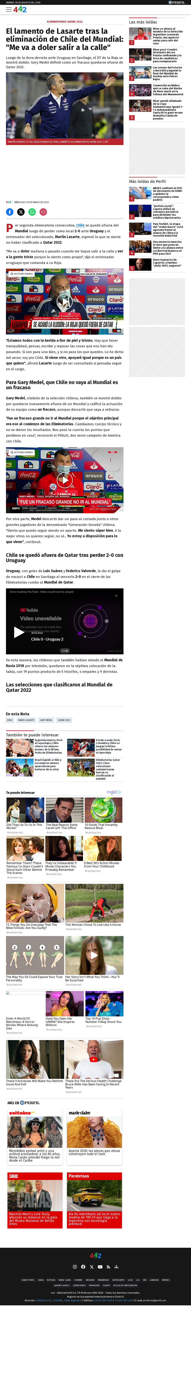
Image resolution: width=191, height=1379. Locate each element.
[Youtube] (100, 1267)
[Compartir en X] (21, 212)
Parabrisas (103, 1280)
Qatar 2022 (64, 720)
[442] (95, 1256)
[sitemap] (116, 1267)
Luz (138, 1280)
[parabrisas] (94, 1177)
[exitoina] (34, 1114)
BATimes (166, 1280)
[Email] (43, 212)
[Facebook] (83, 1267)
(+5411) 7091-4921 (103, 1300)
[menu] (9, 9)
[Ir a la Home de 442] (19, 11)
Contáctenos (79, 1285)
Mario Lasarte (26, 720)
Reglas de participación (125, 1285)
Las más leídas (143, 22)
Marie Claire (65, 1280)
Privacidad (94, 1285)
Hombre (78, 1280)
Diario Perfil (28, 1280)
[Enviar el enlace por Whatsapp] (32, 212)
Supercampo (118, 1280)
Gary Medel (46, 720)
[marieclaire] (94, 1114)
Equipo (106, 1285)
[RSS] (108, 1267)
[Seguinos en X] (91, 1267)
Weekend (90, 1280)
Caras (41, 1280)
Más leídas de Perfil (147, 181)
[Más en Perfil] (29, 1103)
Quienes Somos (61, 1285)
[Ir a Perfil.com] (176, 3)
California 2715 (44, 1300)
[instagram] (75, 1267)
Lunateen (154, 1280)
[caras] (34, 1177)
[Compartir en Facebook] (9, 212)
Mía (144, 1280)
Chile (80, 225)
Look (130, 1280)
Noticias (51, 1280)
